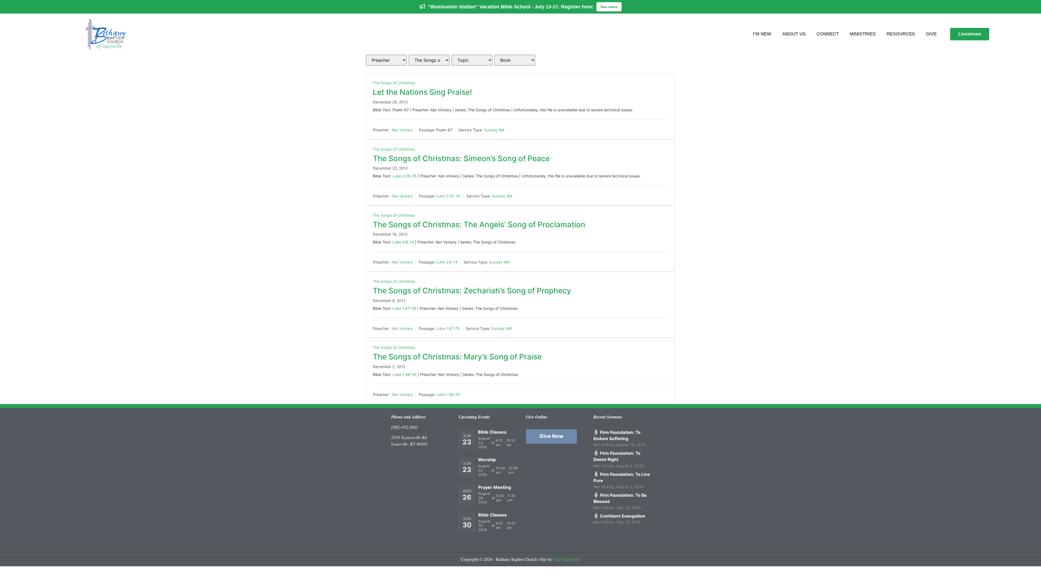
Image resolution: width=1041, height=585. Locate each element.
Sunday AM (494, 130)
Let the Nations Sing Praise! (422, 92)
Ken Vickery (402, 130)
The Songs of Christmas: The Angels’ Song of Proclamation (479, 224)
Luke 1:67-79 (404, 308)
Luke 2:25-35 (405, 176)
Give (931, 34)
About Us (794, 34)
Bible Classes (492, 432)
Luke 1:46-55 (405, 374)
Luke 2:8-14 (403, 242)
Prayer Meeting (494, 487)
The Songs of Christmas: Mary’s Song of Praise (457, 356)
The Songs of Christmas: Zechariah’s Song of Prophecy (472, 290)
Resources (900, 34)
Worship (487, 459)
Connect (828, 34)
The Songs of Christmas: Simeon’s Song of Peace (461, 158)
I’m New (762, 34)
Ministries (863, 34)
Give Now (551, 436)
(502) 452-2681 (404, 427)
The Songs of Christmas (394, 82)
